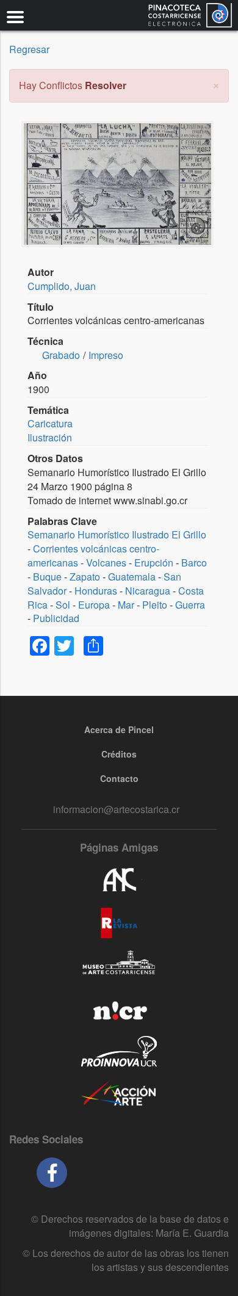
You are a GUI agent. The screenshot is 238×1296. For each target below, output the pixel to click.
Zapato (85, 577)
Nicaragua (147, 591)
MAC (119, 965)
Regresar (29, 49)
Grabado (61, 355)
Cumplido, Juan (61, 286)
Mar (126, 605)
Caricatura (50, 423)
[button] (216, 84)
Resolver (105, 85)
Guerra (190, 605)
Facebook (51, 1172)
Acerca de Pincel (119, 729)
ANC (119, 880)
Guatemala (132, 577)
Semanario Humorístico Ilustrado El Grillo (116, 534)
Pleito (154, 605)
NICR (119, 1008)
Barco (194, 563)
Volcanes (106, 563)
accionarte (119, 1094)
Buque (47, 577)
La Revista (119, 923)
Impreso (105, 355)
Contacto (119, 778)
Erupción (153, 563)
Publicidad (56, 618)
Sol (63, 605)
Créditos (119, 754)
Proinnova (119, 1051)
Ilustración (49, 437)
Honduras (95, 591)
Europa (94, 605)
